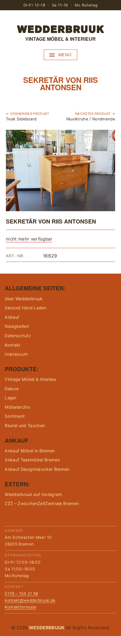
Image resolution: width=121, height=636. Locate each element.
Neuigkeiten (17, 326)
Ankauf (12, 317)
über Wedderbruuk (24, 298)
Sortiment (15, 416)
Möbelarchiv (17, 407)
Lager (10, 397)
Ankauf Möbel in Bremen (30, 450)
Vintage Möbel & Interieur (30, 379)
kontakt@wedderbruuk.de (30, 600)
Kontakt (12, 344)
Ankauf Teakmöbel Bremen (32, 459)
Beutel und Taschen (25, 425)
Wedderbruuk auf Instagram (33, 494)
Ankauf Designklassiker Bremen (37, 469)
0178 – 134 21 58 (21, 593)
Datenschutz (18, 335)
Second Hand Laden (25, 307)
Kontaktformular (20, 607)
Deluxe (12, 388)
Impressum (16, 354)
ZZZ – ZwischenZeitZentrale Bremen (42, 503)
